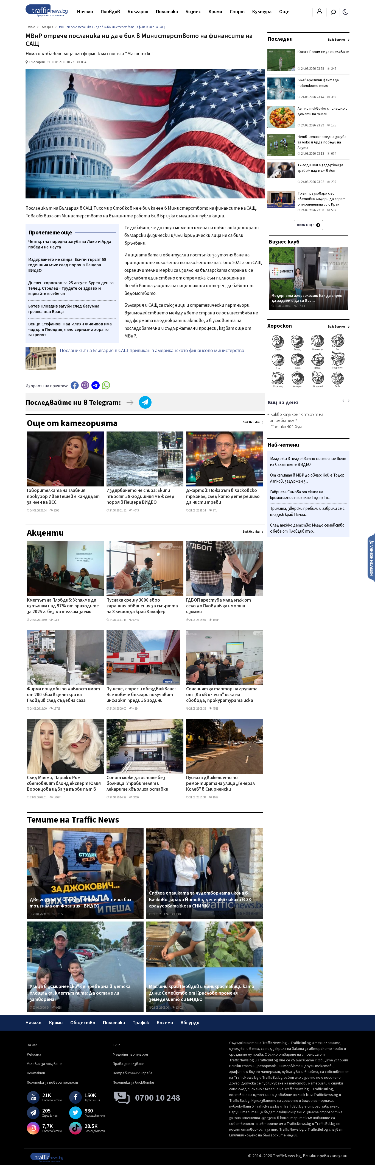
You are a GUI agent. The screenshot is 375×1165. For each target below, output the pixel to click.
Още (284, 11)
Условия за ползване (44, 1064)
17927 (56, 797)
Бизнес (193, 11)
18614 (216, 620)
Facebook (75, 385)
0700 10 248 (157, 1098)
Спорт (237, 11)
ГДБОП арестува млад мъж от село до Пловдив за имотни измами (218, 606)
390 (333, 97)
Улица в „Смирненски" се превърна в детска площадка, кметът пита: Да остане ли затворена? (80, 993)
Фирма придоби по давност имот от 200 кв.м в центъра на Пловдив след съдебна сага (63, 695)
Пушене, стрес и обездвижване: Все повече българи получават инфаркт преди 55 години (141, 695)
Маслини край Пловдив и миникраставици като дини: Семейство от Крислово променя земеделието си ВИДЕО (201, 993)
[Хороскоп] (308, 387)
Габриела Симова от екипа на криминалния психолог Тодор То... (300, 495)
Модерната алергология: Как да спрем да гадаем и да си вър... (307, 298)
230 (333, 181)
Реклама (34, 1054)
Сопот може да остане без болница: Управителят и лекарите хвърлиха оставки (137, 784)
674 (333, 153)
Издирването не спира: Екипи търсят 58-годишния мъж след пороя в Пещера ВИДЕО (141, 497)
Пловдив (110, 11)
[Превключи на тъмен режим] (345, 11)
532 (333, 210)
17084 (301, 306)
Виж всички (251, 422)
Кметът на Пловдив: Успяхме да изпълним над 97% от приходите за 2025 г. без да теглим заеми (63, 606)
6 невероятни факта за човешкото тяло (318, 83)
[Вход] (319, 13)
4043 (136, 510)
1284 (56, 620)
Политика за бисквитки (133, 1082)
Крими (215, 11)
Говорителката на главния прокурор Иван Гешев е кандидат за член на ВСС (63, 497)
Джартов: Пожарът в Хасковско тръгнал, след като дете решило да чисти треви (223, 497)
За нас (32, 1045)
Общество (82, 1022)
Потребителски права (133, 1073)
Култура (262, 11)
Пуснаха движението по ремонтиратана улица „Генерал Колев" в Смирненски (220, 784)
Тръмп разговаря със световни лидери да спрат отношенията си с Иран (322, 199)
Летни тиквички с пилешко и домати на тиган (323, 111)
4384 (136, 709)
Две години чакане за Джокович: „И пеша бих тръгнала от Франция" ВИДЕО (80, 902)
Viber (85, 385)
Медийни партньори (130, 1054)
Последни (280, 39)
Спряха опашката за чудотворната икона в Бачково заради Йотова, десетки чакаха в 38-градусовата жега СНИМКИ (201, 899)
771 (214, 510)
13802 (179, 1008)
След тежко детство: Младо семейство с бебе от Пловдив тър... (307, 528)
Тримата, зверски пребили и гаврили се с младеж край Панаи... (307, 512)
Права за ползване (128, 1064)
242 (333, 68)
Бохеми (165, 1022)
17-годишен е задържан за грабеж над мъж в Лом (320, 167)
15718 (56, 709)
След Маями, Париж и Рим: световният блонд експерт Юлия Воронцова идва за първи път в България (64, 784)
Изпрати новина (371, 558)
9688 (59, 1008)
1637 (215, 797)
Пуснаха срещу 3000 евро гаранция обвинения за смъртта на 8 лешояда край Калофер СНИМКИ (142, 606)
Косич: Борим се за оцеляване (323, 52)
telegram (95, 385)
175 (333, 125)
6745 (136, 620)
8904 (178, 914)
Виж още (306, 225)
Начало (85, 11)
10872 (59, 914)
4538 (215, 709)
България (138, 11)
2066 (136, 797)
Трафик (141, 1022)
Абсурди (190, 1022)
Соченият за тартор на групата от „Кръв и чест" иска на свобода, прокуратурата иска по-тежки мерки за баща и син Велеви (222, 695)
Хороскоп (279, 326)
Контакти (36, 1073)
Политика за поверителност (52, 1082)
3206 (56, 510)
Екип (117, 1045)
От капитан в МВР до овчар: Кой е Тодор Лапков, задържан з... (307, 479)
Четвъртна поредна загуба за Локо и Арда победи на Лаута (322, 142)
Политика (167, 11)
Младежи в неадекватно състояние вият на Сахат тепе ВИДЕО (308, 462)
